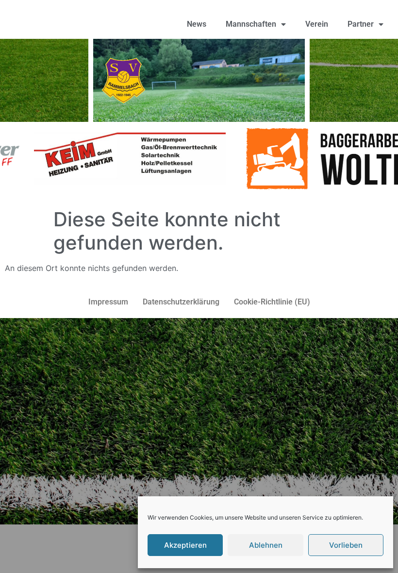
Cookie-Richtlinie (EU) (272, 301)
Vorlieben (346, 545)
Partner (361, 24)
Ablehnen (265, 545)
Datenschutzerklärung (181, 301)
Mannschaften (251, 24)
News (196, 24)
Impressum (108, 301)
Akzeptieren (185, 545)
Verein (316, 24)
